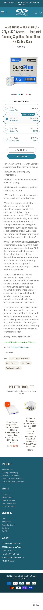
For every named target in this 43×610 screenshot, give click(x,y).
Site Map (5, 531)
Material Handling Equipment (13, 482)
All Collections (7, 470)
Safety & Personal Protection (13, 479)
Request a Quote (8, 525)
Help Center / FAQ (9, 503)
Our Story (5, 528)
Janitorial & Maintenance (19, 358)
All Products (6, 522)
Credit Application (8, 500)
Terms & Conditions (9, 506)
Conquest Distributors (20, 347)
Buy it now (21, 156)
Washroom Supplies (13, 368)
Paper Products (11, 363)
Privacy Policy (7, 497)
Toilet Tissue (26, 363)
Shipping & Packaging (10, 473)
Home (4, 519)
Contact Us (6, 494)
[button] (21, 108)
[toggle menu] (3, 12)
